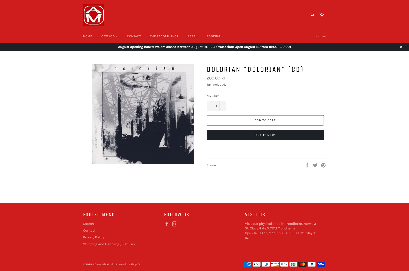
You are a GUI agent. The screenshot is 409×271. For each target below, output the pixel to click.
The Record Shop (164, 36)
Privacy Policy (93, 237)
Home (87, 36)
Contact (134, 36)
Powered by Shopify (127, 264)
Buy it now (265, 135)
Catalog (108, 36)
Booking (213, 36)
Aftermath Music (103, 264)
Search (88, 224)
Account (320, 36)
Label (192, 36)
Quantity (213, 96)
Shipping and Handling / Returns (109, 244)
